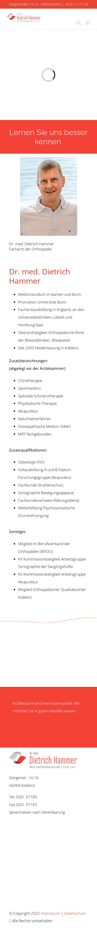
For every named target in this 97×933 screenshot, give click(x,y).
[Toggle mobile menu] (87, 22)
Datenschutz (75, 913)
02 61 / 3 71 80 (77, 4)
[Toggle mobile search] (78, 22)
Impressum (50, 913)
